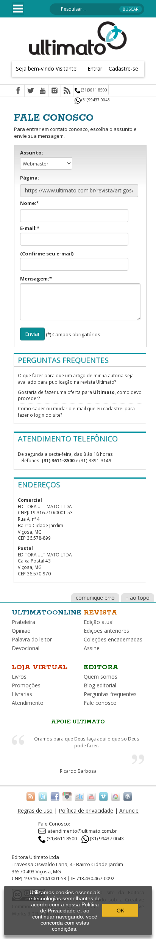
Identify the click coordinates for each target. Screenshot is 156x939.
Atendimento (28, 702)
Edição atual (99, 621)
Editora (101, 667)
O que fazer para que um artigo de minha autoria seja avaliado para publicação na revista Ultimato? (76, 378)
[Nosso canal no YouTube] (91, 796)
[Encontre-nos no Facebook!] (54, 796)
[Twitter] (31, 91)
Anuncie (129, 810)
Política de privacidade (86, 810)
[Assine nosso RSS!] (30, 796)
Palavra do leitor (32, 639)
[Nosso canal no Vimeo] (103, 796)
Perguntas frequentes (110, 694)
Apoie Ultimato (78, 721)
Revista (100, 612)
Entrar (94, 68)
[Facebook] (18, 91)
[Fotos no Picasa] (115, 796)
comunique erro (95, 597)
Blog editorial (100, 685)
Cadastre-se (123, 68)
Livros (19, 676)
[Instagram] (54, 91)
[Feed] (67, 91)
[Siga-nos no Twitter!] (42, 796)
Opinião (21, 630)
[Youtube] (42, 91)
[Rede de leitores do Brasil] (79, 796)
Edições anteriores (106, 630)
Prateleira (23, 621)
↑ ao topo (138, 597)
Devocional (25, 648)
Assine (92, 648)
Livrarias (22, 694)
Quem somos (100, 676)
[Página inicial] (78, 37)
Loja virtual (39, 667)
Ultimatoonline (46, 612)
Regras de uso (35, 810)
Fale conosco (100, 702)
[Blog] (127, 796)
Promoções (26, 685)
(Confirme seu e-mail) (46, 253)
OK (120, 910)
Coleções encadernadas (113, 639)
